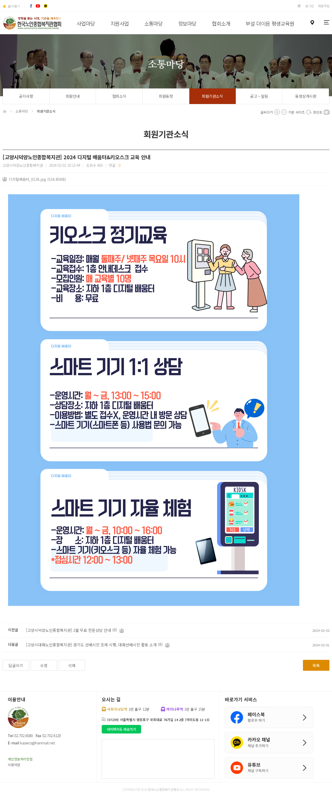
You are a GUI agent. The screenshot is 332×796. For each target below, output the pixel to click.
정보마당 (187, 23)
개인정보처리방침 (20, 759)
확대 (277, 112)
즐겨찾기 (14, 6)
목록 (316, 665)
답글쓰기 (16, 665)
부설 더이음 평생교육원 (270, 23)
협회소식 (119, 96)
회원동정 (166, 96)
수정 (43, 665)
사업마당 (86, 23)
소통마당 (153, 23)
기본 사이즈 (309, 112)
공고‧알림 (259, 96)
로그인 (309, 6)
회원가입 (323, 6)
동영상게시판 (305, 96)
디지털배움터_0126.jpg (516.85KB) (37, 179)
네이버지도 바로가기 (121, 729)
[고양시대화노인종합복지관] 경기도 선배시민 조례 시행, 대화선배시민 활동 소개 (91, 644)
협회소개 (221, 23)
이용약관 (14, 764)
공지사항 (26, 96)
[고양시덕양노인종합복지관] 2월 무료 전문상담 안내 (68, 630)
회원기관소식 (212, 96)
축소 (284, 112)
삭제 (71, 665)
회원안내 (73, 96)
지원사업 (119, 23)
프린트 (326, 112)
